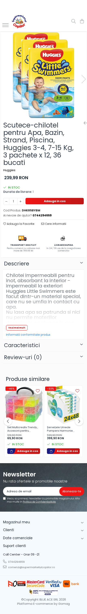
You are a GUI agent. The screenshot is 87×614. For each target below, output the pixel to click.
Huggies (9, 170)
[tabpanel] (43, 75)
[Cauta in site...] (73, 21)
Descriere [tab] (16, 263)
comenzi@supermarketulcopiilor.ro (31, 567)
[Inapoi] (84, 123)
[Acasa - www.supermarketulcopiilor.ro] (19, 21)
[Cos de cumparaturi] (82, 21)
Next (83, 79)
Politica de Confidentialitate (39, 501)
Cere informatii (55, 224)
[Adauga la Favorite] (37, 390)
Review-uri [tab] (23, 357)
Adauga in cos (55, 201)
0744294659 (16, 562)
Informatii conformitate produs (28, 334)
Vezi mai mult (16, 327)
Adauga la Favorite (20, 224)
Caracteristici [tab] (22, 345)
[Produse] (5, 25)
